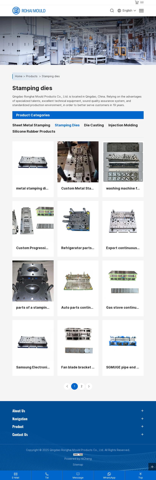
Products (32, 76)
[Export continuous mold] (123, 221)
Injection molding (123, 125)
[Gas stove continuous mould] (123, 281)
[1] (67, 386)
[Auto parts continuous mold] (78, 281)
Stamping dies (51, 76)
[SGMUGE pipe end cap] (123, 340)
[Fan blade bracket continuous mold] (78, 340)
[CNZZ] (78, 454)
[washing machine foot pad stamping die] (123, 162)
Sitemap (78, 465)
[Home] (28, 10)
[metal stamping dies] (33, 162)
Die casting (94, 125)
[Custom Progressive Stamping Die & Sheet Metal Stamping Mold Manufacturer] (33, 221)
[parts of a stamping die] (33, 281)
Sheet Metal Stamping (31, 125)
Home (18, 76)
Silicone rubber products (33, 131)
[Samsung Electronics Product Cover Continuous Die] (33, 340)
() (142, 2)
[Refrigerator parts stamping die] (78, 221)
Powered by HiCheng (78, 459)
